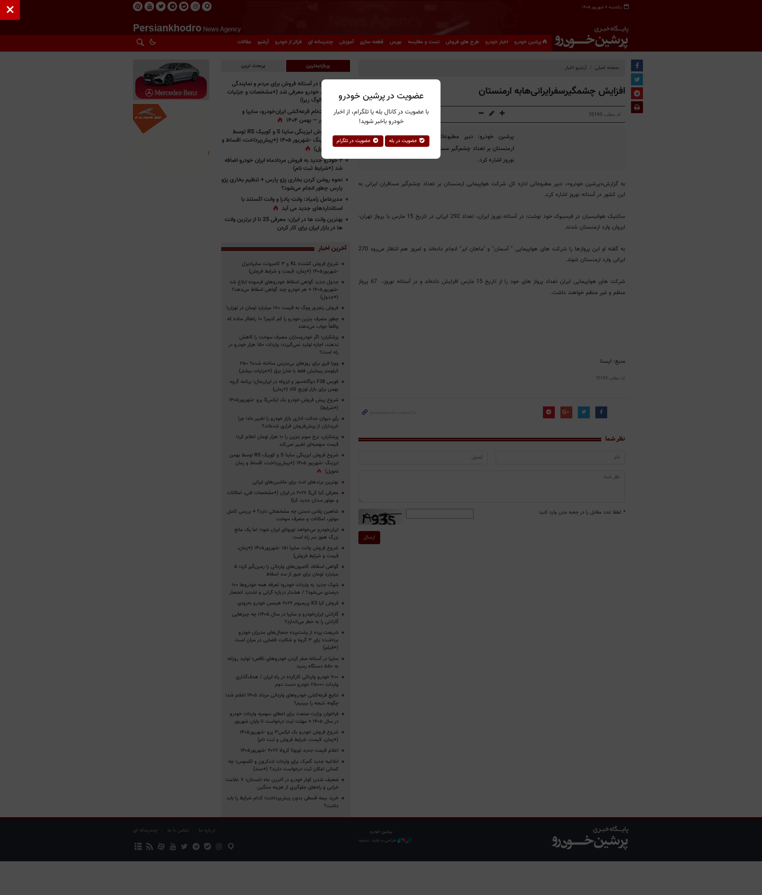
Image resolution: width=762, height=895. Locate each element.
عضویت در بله (404, 141)
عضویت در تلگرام (354, 141)
